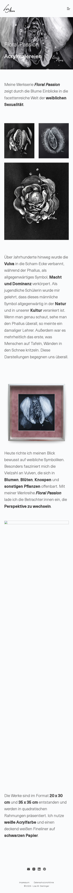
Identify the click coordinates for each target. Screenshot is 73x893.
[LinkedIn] (39, 869)
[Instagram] (33, 869)
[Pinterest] (44, 869)
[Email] (28, 869)
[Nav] (68, 8)
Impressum (24, 883)
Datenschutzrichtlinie (44, 883)
